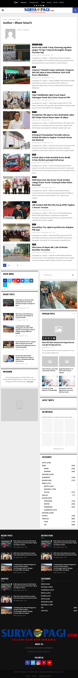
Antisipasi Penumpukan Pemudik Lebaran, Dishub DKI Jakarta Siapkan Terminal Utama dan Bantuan (52, 137)
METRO (34, 112)
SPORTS (61, 2)
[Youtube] (49, 662)
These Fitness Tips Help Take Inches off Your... (50, 370)
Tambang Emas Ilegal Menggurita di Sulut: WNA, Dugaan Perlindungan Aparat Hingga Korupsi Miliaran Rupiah (25, 329)
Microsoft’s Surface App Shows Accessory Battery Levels (66, 390)
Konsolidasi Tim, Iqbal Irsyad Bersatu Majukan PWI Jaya (53, 229)
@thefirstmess (58, 449)
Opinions (49, 2)
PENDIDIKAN (48, 507)
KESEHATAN (48, 501)
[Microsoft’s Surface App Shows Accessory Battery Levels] (67, 381)
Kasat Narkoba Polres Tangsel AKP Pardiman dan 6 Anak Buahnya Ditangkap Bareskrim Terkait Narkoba (26, 344)
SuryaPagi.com (59, 672)
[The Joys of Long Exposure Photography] (50, 381)
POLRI (46, 521)
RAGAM (44, 498)
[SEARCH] (73, 275)
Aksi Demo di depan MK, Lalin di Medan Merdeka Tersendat (50, 249)
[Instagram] (38, 662)
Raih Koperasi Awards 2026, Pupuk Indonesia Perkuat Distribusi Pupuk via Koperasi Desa (25, 303)
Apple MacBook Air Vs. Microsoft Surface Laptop (66, 371)
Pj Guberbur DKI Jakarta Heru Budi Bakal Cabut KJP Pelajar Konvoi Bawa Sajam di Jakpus (53, 116)
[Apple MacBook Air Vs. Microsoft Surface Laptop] (67, 361)
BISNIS (46, 468)
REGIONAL (45, 513)
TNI (45, 525)
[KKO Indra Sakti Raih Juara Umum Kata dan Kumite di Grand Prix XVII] (8, 316)
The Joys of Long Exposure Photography (49, 389)
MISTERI (47, 504)
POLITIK (55, 2)
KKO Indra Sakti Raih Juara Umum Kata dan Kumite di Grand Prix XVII (24, 316)
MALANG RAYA (46, 480)
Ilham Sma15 (16, 19)
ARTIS (44, 463)
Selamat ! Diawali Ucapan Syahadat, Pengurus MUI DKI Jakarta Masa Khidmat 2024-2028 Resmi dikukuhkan (53, 72)
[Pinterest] (44, 662)
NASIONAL (35, 44)
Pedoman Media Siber (45, 676)
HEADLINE (45, 474)
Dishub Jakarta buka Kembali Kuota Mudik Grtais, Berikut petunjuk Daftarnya (51, 159)
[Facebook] (27, 662)
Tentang (28, 676)
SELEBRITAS (48, 510)
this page (30, 381)
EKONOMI (47, 471)
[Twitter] (33, 662)
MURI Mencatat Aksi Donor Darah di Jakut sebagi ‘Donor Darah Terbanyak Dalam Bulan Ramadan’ (52, 182)
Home (43, 2)
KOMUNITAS (46, 477)
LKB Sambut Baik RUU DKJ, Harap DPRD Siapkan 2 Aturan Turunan (53, 206)
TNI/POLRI (45, 519)
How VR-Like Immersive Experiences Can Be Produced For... (58, 344)
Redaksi (34, 676)
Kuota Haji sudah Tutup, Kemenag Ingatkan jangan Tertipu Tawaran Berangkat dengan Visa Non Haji (52, 50)
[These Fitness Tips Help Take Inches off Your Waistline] (50, 361)
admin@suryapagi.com (42, 651)
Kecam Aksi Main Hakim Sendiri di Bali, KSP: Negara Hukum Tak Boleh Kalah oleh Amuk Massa (25, 358)
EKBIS (44, 465)
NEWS (40, 44)
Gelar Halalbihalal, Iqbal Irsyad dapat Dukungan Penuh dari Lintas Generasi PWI (51, 96)
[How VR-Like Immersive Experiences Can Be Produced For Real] (58, 329)
